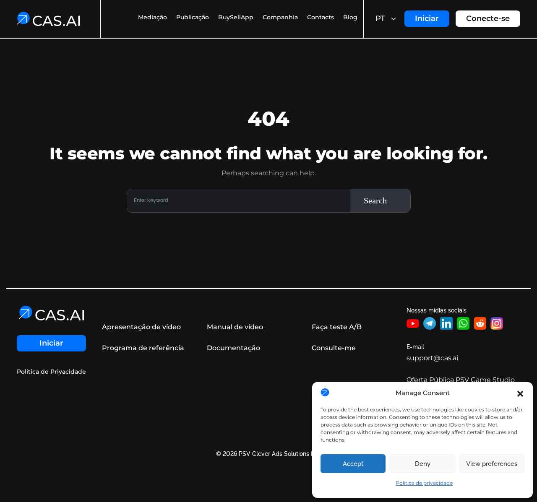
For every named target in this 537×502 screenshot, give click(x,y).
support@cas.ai (432, 358)
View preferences (491, 464)
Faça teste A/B (337, 327)
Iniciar (427, 18)
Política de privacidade (424, 483)
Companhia (280, 17)
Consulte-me (334, 348)
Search (375, 200)
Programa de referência (143, 348)
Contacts (320, 17)
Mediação (152, 17)
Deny (422, 464)
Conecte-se (488, 18)
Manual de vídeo (235, 327)
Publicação (192, 17)
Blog (350, 17)
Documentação (233, 348)
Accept (353, 464)
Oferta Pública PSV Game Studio (461, 380)
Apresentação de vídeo (141, 327)
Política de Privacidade (51, 371)
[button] (520, 393)
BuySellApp (235, 17)
